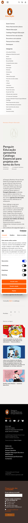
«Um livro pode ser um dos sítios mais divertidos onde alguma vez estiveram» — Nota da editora (12, 340)
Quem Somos (10, 23)
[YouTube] (14, 421)
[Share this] (15, 312)
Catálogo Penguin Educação (15, 32)
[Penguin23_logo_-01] (2, 2)
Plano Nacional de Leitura (14, 26)
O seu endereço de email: (12, 492)
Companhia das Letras (11, 63)
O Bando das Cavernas (11, 94)
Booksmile (8, 58)
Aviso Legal (8, 426)
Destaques (9, 44)
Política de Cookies (10, 428)
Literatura (8, 85)
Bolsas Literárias (10, 450)
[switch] (24, 265)
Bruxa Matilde (9, 61)
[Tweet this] (19, 312)
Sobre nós (8, 446)
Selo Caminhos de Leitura (12, 107)
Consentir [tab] (4, 235)
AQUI (10, 301)
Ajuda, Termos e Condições (12, 431)
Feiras (7, 81)
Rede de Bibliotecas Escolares (13, 104)
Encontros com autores (13, 38)
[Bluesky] (23, 421)
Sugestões (8, 109)
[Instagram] (10, 421)
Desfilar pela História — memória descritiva (12, 384)
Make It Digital (17, 440)
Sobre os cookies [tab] (21, 235)
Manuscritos (9, 448)
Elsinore (8, 69)
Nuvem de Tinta (10, 92)
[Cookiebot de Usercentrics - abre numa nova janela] (20, 231)
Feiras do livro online (12, 41)
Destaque (8, 65)
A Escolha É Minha (11, 52)
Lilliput (8, 83)
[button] (19, 2)
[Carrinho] (22, 2)
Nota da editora (10, 87)
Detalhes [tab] (12, 235)
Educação (8, 67)
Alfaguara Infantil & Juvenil (13, 54)
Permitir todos (14, 281)
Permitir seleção (14, 286)
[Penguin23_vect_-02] (9, 467)
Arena (7, 56)
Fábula (8, 74)
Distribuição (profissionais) (13, 456)
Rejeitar (14, 290)
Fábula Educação (11, 29)
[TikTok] (18, 421)
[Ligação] (26, 2)
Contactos (8, 459)
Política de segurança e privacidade (14, 429)
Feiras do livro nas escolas (14, 35)
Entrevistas (9, 72)
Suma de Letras (10, 111)
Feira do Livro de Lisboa (12, 78)
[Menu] (8, 2)
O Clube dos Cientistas (11, 96)
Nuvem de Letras (10, 89)
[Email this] (11, 312)
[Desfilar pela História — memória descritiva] (14, 370)
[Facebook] (6, 421)
